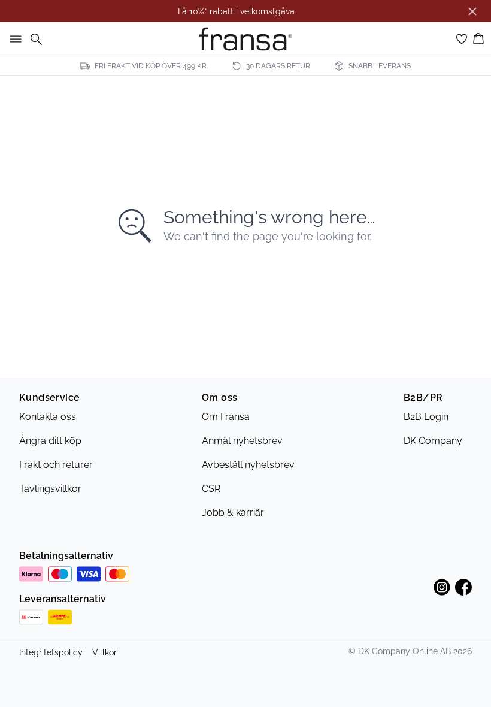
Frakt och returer (56, 464)
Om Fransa (226, 416)
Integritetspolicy (51, 652)
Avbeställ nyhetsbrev (248, 464)
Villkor (104, 652)
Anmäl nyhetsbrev (242, 440)
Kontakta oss (47, 416)
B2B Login (426, 416)
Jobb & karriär (233, 512)
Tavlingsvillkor (50, 488)
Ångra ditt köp (50, 440)
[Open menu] (13, 39)
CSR (211, 488)
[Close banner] (472, 11)
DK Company (433, 440)
